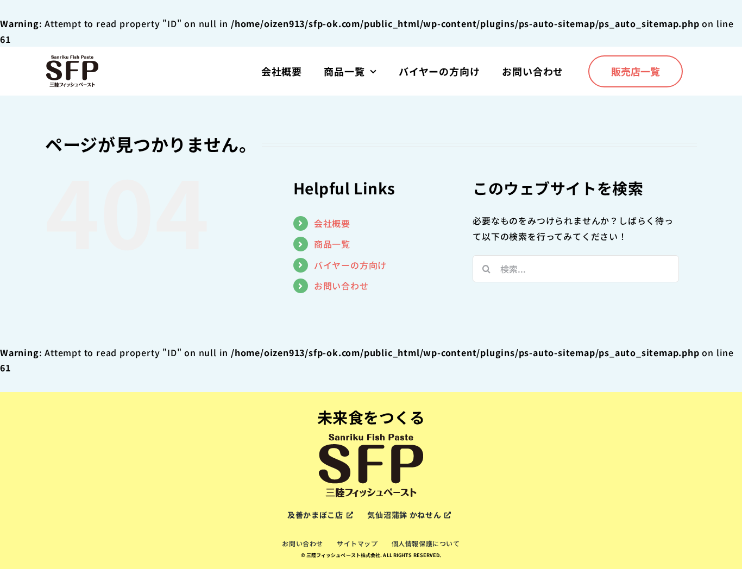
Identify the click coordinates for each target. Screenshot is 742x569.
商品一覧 (332, 243)
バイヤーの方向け (350, 264)
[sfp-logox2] (72, 58)
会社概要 (332, 223)
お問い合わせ (341, 285)
